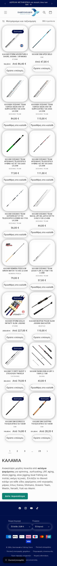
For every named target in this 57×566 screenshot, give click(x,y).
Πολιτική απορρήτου (43, 547)
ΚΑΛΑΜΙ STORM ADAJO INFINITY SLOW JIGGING (15, 322)
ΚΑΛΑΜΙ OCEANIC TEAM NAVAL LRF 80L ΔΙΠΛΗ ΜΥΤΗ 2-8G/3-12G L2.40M (42, 216)
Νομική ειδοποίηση (41, 556)
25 (39, 451)
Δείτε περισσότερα (15, 496)
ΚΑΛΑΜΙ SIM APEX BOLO (42, 54)
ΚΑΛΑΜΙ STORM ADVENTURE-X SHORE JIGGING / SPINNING (15, 55)
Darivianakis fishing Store (22, 547)
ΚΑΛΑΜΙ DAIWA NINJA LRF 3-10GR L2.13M (42, 372)
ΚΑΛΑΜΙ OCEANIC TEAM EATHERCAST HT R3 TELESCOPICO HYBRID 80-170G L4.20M (15, 217)
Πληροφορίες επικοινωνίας (43, 551)
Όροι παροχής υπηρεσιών (21, 556)
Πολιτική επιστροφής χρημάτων (18, 551)
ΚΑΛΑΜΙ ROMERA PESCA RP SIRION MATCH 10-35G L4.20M (15, 270)
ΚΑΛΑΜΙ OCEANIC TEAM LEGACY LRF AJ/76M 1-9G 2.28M (42, 271)
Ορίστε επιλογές (15, 70)
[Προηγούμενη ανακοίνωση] (5, 4)
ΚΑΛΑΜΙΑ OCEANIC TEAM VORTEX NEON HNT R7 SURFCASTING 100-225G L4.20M (15, 108)
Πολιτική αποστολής (29, 560)
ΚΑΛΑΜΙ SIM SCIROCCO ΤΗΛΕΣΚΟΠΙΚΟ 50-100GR (15, 423)
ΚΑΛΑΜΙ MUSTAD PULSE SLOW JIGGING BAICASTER (42, 322)
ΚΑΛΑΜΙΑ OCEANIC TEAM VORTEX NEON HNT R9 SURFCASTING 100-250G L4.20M (42, 108)
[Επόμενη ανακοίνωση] (52, 4)
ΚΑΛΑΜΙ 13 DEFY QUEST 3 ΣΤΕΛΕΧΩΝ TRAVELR (15, 372)
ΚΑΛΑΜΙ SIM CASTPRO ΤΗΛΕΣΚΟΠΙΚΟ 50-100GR (42, 423)
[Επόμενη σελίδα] (47, 451)
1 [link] (10, 451)
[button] (5, 12)
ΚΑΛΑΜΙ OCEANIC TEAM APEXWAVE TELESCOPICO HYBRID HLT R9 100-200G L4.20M (42, 162)
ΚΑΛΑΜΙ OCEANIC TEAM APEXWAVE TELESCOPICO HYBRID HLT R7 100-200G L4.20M (15, 162)
